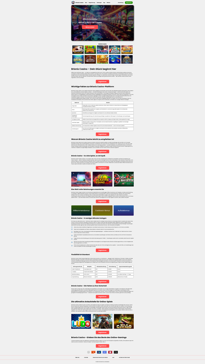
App (104, 2)
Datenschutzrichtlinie (124, 357)
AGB (113, 357)
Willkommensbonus (81, 210)
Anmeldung (120, 2)
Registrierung (92, 2)
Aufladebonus (124, 210)
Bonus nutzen (90, 27)
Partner (86, 357)
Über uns (77, 357)
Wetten (108, 2)
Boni (86, 2)
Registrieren (128, 2)
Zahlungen (99, 2)
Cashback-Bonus (102, 210)
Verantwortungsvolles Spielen (100, 357)
